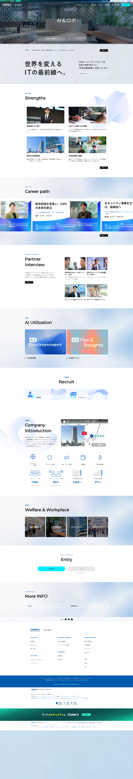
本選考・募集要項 (61, 641)
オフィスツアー (88, 648)
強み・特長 (32, 648)
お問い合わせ (62, 680)
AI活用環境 (59, 656)
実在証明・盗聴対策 (34, 698)
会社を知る (80, 5)
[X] (115, 4)
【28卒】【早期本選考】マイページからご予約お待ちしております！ (58, 50)
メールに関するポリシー (75, 678)
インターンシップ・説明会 (63, 645)
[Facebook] (118, 4)
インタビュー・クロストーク (36, 659)
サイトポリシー (43, 678)
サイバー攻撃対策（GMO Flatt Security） (66, 698)
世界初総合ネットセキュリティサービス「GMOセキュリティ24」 (41, 696)
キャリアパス (33, 663)
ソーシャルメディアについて (87, 678)
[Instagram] (112, 4)
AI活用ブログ (60, 659)
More (103, 50)
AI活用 (100, 5)
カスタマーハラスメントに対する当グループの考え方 (77, 680)
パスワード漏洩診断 (56, 696)
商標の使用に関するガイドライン (52, 680)
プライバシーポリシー (52, 678)
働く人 (87, 5)
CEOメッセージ (33, 645)
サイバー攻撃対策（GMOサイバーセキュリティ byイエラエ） (48, 698)
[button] (57, 46)
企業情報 (32, 641)
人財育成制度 (87, 645)
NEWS (86, 663)
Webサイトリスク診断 (64, 696)
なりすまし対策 (76, 698)
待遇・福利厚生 (88, 641)
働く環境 (94, 5)
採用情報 (107, 5)
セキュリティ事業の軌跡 (84, 698)
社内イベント (87, 652)
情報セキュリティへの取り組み (63, 678)
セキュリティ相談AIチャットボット (74, 696)
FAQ (85, 667)
